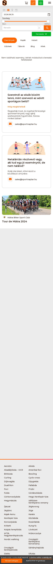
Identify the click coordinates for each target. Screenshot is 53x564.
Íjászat (7, 506)
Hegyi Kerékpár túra (38, 497)
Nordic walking (11, 539)
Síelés (7, 554)
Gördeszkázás (35, 493)
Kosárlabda (34, 522)
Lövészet (33, 529)
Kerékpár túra (11, 518)
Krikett (7, 526)
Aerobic (8, 466)
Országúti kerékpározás (11, 549)
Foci (6, 489)
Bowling (33, 474)
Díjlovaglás (9, 481)
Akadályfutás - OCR (13, 470)
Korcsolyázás (10, 522)
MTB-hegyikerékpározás (13, 534)
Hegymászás (10, 500)
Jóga (31, 510)
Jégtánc (8, 510)
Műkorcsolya (35, 533)
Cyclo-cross (34, 478)
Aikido (32, 466)
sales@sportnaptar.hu (26, 124)
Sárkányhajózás (36, 548)
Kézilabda (33, 518)
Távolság (6, 18)
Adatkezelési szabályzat (40, 558)
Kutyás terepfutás (12, 529)
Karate (32, 514)
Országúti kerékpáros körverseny (34, 541)
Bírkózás (8, 474)
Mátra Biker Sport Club (18, 217)
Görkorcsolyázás (12, 497)
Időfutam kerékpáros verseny (38, 501)
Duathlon (8, 485)
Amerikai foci (35, 470)
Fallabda (33, 485)
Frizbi (31, 489)
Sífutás (32, 554)
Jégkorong (34, 506)
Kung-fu (32, 526)
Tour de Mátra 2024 (14, 221)
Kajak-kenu (9, 514)
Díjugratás (33, 481)
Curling (7, 478)
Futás (7, 493)
